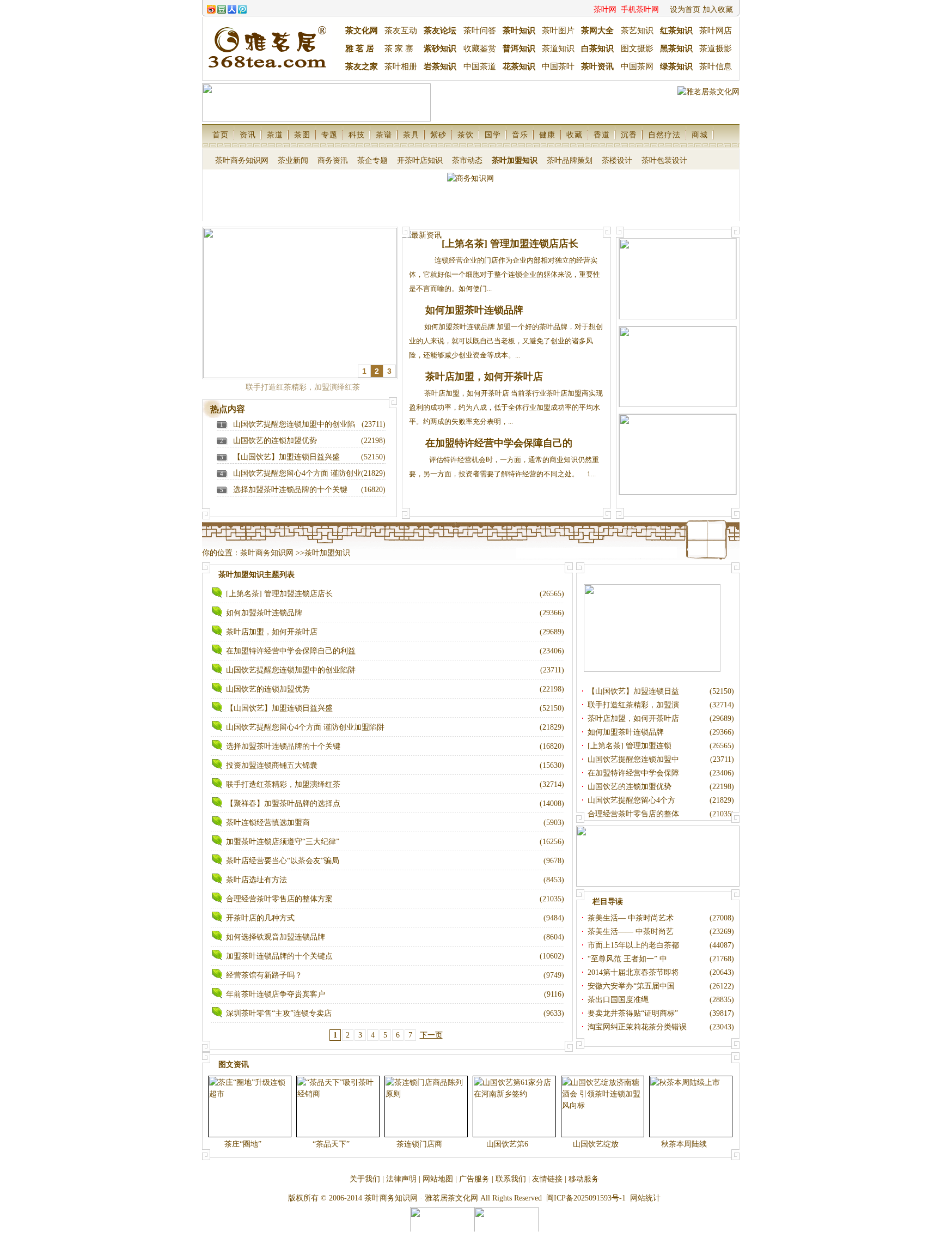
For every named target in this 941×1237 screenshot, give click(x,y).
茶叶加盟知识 (514, 160)
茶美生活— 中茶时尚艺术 (632, 918)
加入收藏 (717, 9)
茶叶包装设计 (664, 160)
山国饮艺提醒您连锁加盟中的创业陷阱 (291, 670)
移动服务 (584, 1179)
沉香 (629, 135)
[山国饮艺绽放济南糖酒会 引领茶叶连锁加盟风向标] (602, 1106)
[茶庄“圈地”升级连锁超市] (249, 1106)
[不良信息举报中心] (442, 1231)
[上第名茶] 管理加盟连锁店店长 (510, 243)
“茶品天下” (332, 1144)
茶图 (302, 135)
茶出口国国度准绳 (618, 1000)
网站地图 (438, 1179)
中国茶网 (637, 66)
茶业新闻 (293, 160)
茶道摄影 (715, 48)
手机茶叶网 (640, 9)
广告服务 (474, 1179)
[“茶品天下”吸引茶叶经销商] (338, 1106)
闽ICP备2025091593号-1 (586, 1198)
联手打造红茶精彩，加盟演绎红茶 (283, 784)
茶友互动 (400, 30)
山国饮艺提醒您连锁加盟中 (634, 759)
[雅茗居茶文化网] (658, 884)
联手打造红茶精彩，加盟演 (634, 705)
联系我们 (511, 1179)
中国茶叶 (558, 66)
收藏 (574, 135)
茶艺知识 (637, 30)
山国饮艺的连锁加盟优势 (275, 440)
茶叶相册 (400, 66)
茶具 (411, 135)
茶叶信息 (715, 66)
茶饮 (465, 135)
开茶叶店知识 (420, 160)
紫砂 (438, 135)
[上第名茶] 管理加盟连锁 (631, 746)
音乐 (520, 135)
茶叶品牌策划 (569, 160)
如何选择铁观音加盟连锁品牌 (275, 937)
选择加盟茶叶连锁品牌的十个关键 (290, 490)
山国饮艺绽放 (597, 1144)
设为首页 (685, 9)
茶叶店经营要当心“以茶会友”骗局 (282, 861)
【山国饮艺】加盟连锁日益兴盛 (286, 457)
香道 (602, 135)
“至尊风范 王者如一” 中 (628, 959)
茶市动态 (467, 160)
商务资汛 (332, 160)
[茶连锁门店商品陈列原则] (426, 1106)
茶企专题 (372, 160)
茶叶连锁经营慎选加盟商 (268, 822)
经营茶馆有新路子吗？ (264, 975)
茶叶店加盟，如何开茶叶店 (484, 376)
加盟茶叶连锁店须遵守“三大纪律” (282, 842)
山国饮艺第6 (508, 1144)
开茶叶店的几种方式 (260, 918)
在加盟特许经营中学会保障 (634, 773)
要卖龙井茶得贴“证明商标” (633, 1013)
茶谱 (384, 135)
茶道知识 (558, 48)
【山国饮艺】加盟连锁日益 (634, 691)
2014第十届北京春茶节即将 (634, 972)
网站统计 (645, 1198)
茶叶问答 (479, 30)
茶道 (275, 135)
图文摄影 (637, 48)
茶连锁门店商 (420, 1144)
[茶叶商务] (677, 317)
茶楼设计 (617, 160)
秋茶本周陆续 (685, 1144)
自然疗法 (664, 135)
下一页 (431, 1035)
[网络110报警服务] (506, 1231)
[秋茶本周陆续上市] (690, 1106)
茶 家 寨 (398, 48)
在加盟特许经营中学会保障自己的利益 (291, 651)
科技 (357, 135)
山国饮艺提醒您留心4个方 (632, 800)
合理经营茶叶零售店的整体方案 (279, 899)
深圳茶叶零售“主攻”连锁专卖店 (279, 1013)
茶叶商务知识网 (241, 160)
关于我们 (365, 1179)
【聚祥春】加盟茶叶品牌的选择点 (283, 803)
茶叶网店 (715, 30)
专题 (329, 135)
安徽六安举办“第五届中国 (632, 986)
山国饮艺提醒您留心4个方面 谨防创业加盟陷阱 (305, 727)
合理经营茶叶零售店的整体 (634, 814)
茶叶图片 (558, 30)
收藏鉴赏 (479, 48)
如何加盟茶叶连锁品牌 (474, 310)
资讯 (248, 135)
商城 (700, 135)
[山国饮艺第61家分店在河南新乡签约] (514, 1106)
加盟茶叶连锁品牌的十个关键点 (279, 956)
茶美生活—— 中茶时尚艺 (632, 931)
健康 (547, 135)
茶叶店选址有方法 (256, 880)
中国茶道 (479, 66)
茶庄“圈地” (244, 1144)
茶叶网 (605, 9)
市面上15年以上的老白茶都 (634, 945)
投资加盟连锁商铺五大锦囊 (271, 765)
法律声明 (401, 1179)
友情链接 (547, 1179)
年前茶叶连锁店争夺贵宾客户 (275, 994)
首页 (220, 135)
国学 (493, 135)
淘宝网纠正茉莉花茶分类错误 (637, 1027)
